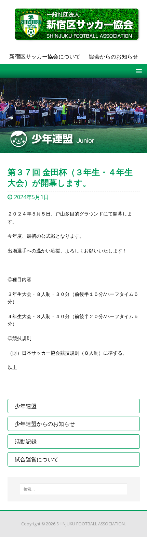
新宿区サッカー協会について (44, 56)
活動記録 (26, 441)
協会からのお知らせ (113, 56)
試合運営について (36, 459)
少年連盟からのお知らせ (45, 424)
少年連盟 (26, 406)
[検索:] (73, 489)
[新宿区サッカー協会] (77, 24)
